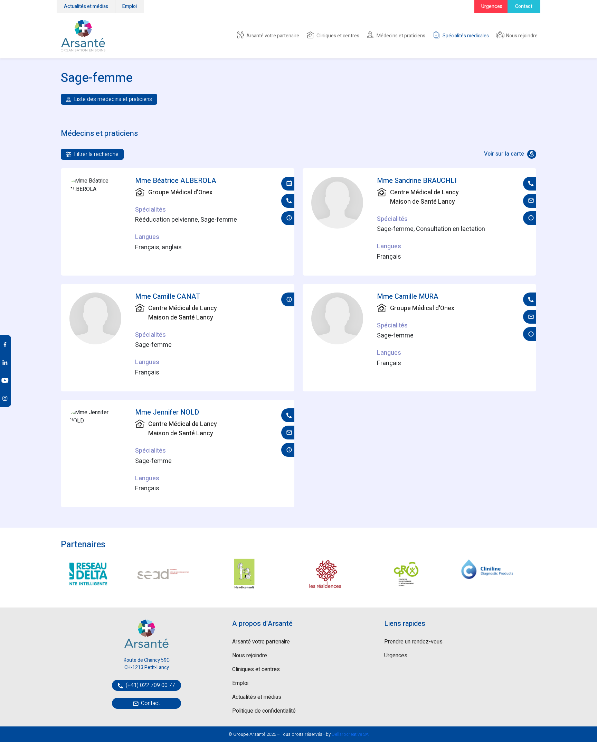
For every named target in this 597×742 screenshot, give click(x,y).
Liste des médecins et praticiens (112, 99)
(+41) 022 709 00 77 (149, 685)
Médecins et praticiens (400, 35)
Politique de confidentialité (264, 711)
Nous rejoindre (521, 35)
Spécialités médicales (465, 35)
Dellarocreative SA (350, 734)
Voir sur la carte (504, 154)
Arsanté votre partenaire (272, 35)
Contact (523, 6)
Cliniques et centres (337, 35)
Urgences (491, 6)
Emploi (129, 6)
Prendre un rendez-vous (413, 642)
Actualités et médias (86, 6)
